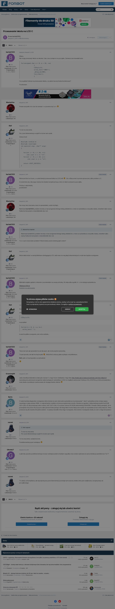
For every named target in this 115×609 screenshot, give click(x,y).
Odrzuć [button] (67, 309)
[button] (32, 309)
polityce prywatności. (75, 304)
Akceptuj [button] (82, 309)
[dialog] (57, 304)
